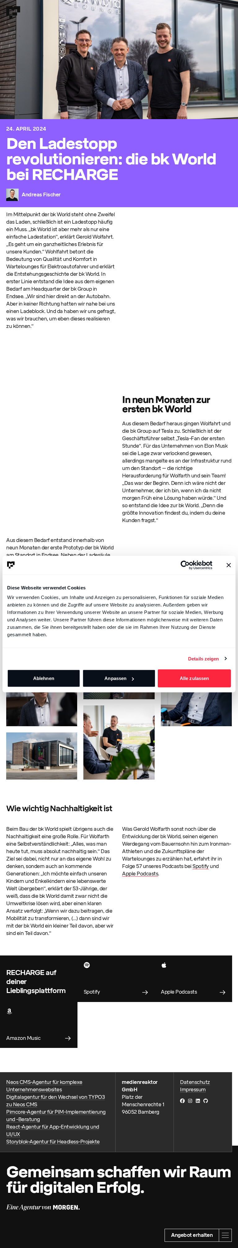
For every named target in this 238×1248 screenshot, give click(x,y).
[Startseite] (13, 12)
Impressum (193, 1090)
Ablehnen (43, 678)
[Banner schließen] (229, 565)
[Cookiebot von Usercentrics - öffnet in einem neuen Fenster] (185, 565)
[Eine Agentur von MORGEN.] (43, 1208)
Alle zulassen (194, 678)
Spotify (200, 866)
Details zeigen (203, 658)
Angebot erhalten (192, 1235)
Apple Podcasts (140, 874)
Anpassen (115, 678)
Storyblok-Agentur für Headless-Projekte (53, 1142)
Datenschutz (195, 1082)
